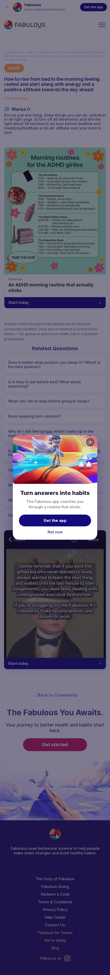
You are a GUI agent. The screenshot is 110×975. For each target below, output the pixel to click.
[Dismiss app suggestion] (90, 442)
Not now (55, 532)
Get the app (55, 520)
